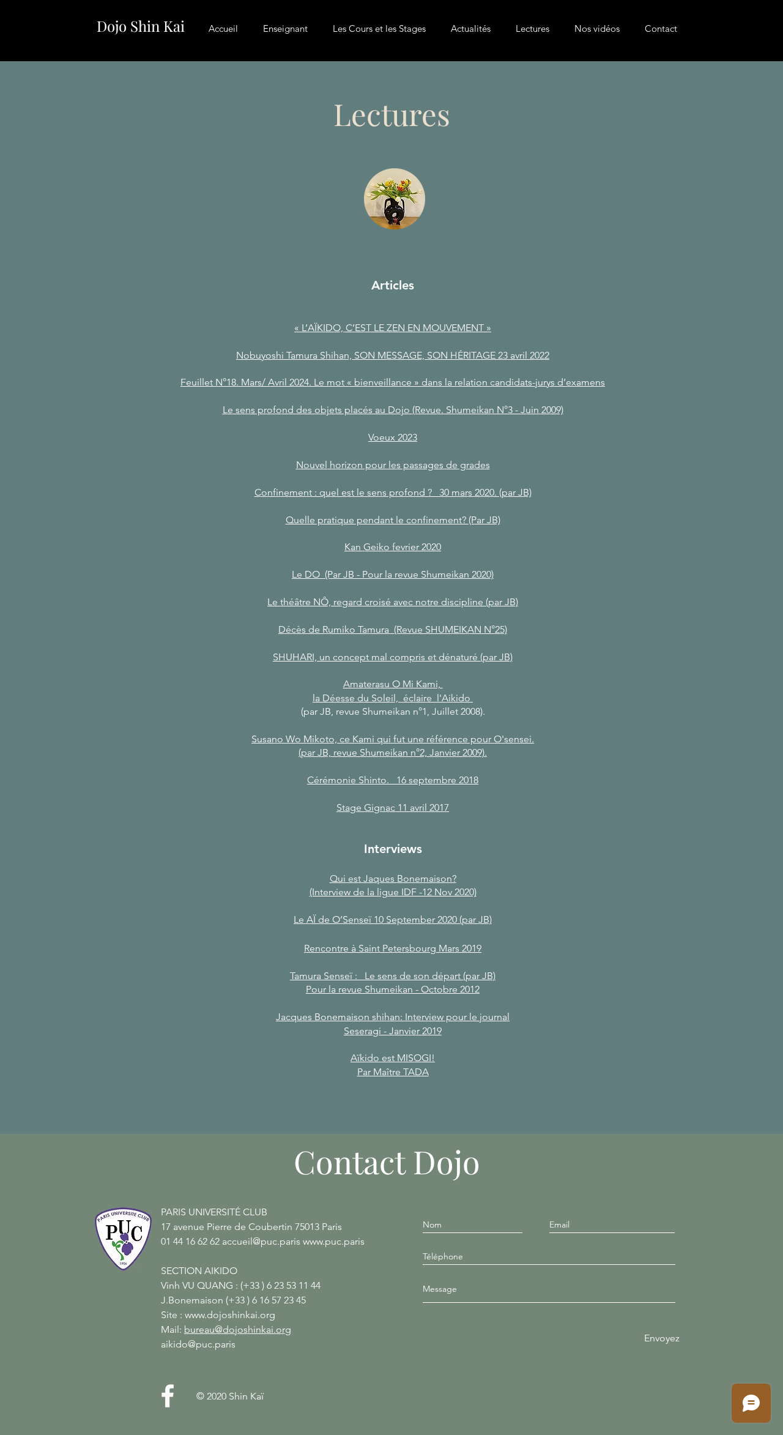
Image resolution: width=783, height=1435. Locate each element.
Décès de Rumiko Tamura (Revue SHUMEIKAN (379, 629)
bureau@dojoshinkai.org (237, 1329)
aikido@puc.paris (198, 1344)
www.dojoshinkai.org (230, 1315)
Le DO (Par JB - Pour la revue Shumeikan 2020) (393, 574)
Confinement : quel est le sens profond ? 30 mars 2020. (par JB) (393, 492)
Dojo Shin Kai (141, 25)
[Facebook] (167, 1396)
